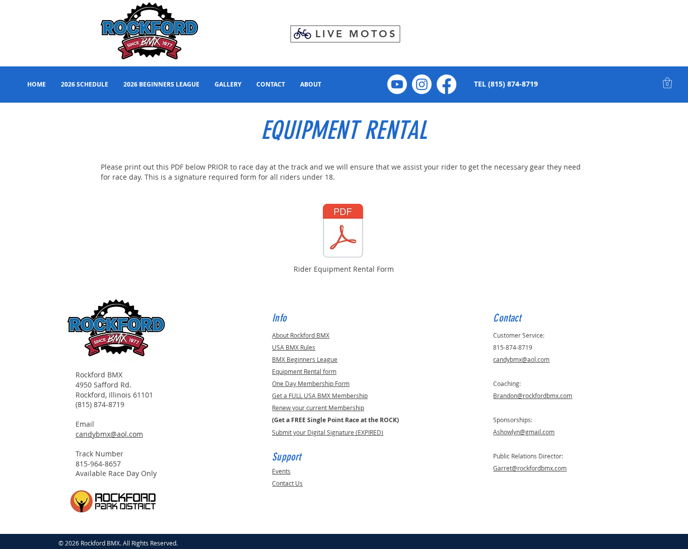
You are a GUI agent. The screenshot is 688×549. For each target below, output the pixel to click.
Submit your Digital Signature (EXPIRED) (327, 432)
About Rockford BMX (300, 335)
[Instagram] (422, 84)
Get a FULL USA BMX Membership (320, 395)
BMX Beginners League (304, 359)
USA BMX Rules (293, 347)
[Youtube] (397, 84)
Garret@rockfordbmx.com (530, 468)
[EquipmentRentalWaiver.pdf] (343, 232)
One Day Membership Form (311, 383)
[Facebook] (446, 84)
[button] (667, 82)
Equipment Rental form (304, 371)
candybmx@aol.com (109, 434)
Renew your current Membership (318, 408)
